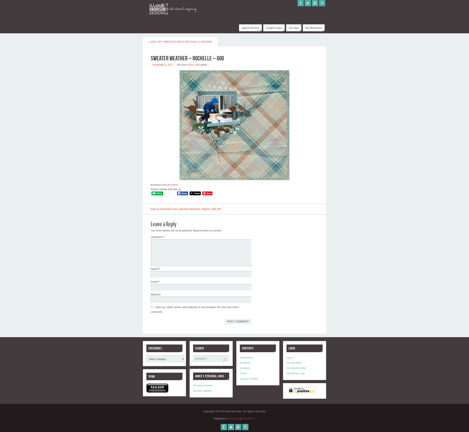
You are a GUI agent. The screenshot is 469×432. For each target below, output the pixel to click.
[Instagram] (315, 3)
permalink (172, 184)
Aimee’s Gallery (202, 390)
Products (245, 362)
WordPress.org (295, 373)
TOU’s (243, 373)
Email (155, 281)
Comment (158, 237)
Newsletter (246, 357)
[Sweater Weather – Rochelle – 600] (234, 125)
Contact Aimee (249, 378)
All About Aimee (203, 385)
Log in (290, 357)
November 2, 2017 (163, 64)
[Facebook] (301, 3)
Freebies (245, 368)
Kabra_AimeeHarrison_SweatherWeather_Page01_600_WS (186, 209)
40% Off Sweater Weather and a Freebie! (180, 41)
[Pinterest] (322, 3)
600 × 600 (194, 64)
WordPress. (248, 418)
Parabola (233, 418)
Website (156, 294)
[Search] (224, 360)
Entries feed (294, 362)
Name (155, 269)
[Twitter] (308, 3)
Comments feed (296, 368)
